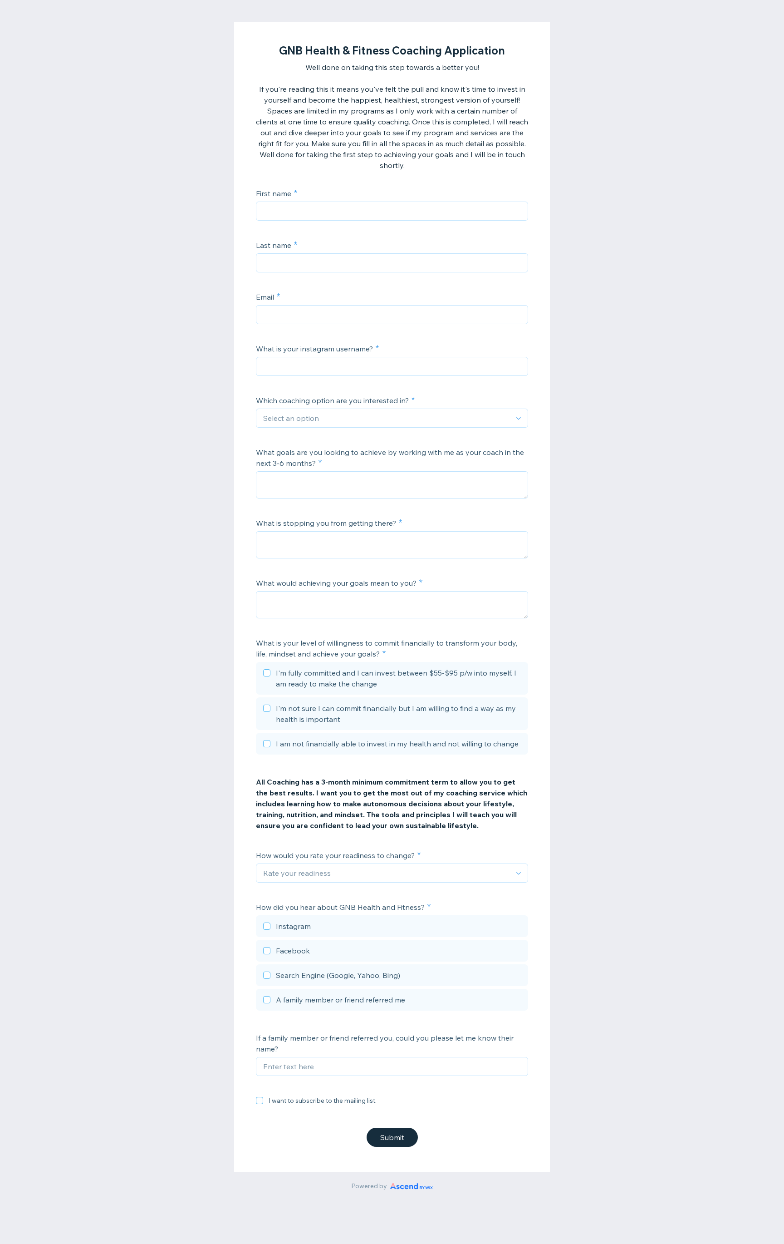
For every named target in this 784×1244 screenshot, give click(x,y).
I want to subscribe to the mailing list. (323, 1100)
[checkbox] (392, 679)
